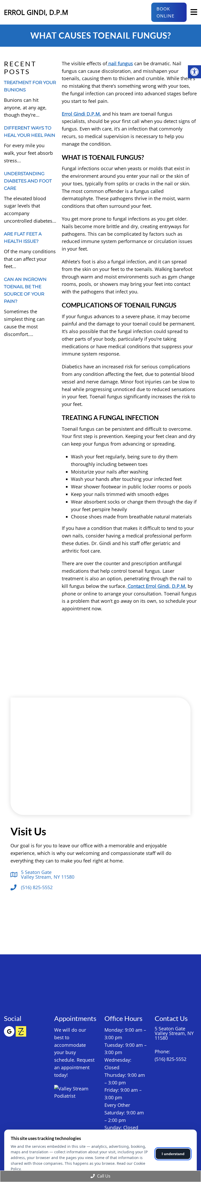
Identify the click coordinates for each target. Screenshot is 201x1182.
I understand (173, 1154)
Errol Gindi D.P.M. (81, 114)
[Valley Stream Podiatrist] (75, 1092)
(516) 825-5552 (37, 887)
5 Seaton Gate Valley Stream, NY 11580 (47, 874)
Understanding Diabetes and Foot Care (28, 181)
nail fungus (120, 63)
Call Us (103, 1176)
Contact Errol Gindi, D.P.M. (156, 586)
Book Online (165, 12)
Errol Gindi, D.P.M (36, 12)
